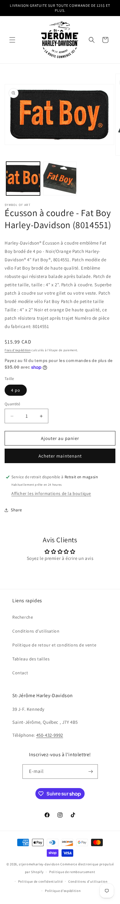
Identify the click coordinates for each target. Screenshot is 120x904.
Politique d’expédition (63, 891)
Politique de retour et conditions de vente (54, 645)
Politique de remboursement (72, 872)
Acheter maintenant (60, 456)
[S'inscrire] (91, 771)
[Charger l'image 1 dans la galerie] (23, 179)
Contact (20, 673)
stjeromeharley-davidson (39, 864)
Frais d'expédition (18, 350)
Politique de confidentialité (40, 881)
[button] (12, 40)
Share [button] (16, 510)
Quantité (12, 404)
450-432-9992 (49, 735)
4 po (15, 390)
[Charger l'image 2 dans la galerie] (60, 179)
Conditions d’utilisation (88, 881)
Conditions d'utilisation (35, 631)
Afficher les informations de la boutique (51, 493)
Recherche (22, 617)
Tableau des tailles (31, 659)
